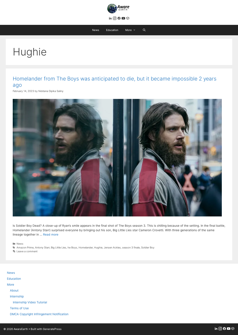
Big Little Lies (58, 247)
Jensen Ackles (112, 247)
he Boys (72, 247)
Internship (17, 296)
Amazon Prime (25, 247)
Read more (50, 234)
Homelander (86, 247)
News (95, 30)
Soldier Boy (147, 247)
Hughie (98, 247)
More (128, 30)
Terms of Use (19, 308)
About (14, 290)
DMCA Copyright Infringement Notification (39, 314)
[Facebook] (119, 19)
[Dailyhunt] (127, 19)
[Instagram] (115, 19)
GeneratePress (52, 329)
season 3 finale (131, 247)
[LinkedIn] (111, 19)
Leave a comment (27, 251)
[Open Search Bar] (144, 30)
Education (112, 30)
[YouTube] (124, 19)
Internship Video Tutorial (30, 302)
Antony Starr (42, 247)
